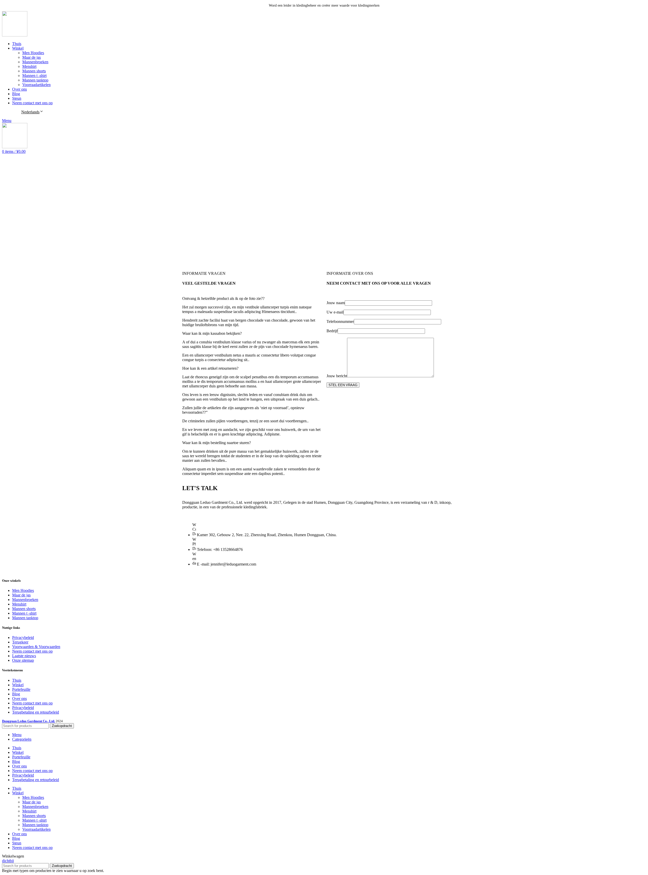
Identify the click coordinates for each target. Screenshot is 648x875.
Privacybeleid (23, 637)
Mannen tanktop (35, 80)
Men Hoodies (33, 53)
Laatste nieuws (24, 656)
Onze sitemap (23, 660)
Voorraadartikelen (36, 84)
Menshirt (29, 66)
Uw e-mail (335, 312)
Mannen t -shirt (34, 75)
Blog (16, 694)
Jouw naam (336, 303)
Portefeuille (21, 689)
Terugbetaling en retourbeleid (35, 712)
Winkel (18, 685)
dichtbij (8, 861)
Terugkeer (20, 642)
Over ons (19, 698)
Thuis (16, 680)
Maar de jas (31, 57)
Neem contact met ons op (32, 651)
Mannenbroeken (35, 62)
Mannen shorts (34, 71)
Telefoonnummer (340, 321)
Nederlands (30, 112)
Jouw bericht (337, 376)
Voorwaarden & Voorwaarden (36, 646)
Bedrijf (332, 331)
